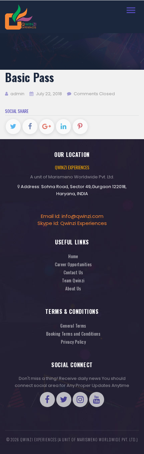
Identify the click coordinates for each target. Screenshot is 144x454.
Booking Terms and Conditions (73, 334)
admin (16, 94)
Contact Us (73, 272)
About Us (73, 288)
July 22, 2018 (49, 94)
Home (73, 256)
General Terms (73, 326)
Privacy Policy (73, 342)
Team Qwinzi (73, 280)
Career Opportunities (73, 264)
